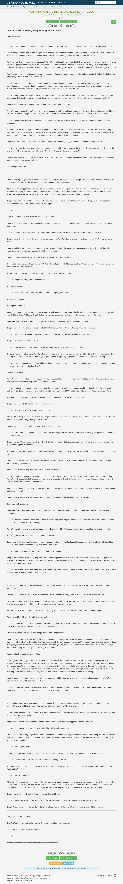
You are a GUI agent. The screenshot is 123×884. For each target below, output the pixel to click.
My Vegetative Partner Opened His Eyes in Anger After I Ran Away (61, 11)
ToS (105, 875)
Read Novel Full (22, 2)
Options (61, 2)
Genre (52, 2)
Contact (100, 875)
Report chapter (56, 863)
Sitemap (109, 875)
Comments (69, 863)
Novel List (42, 2)
